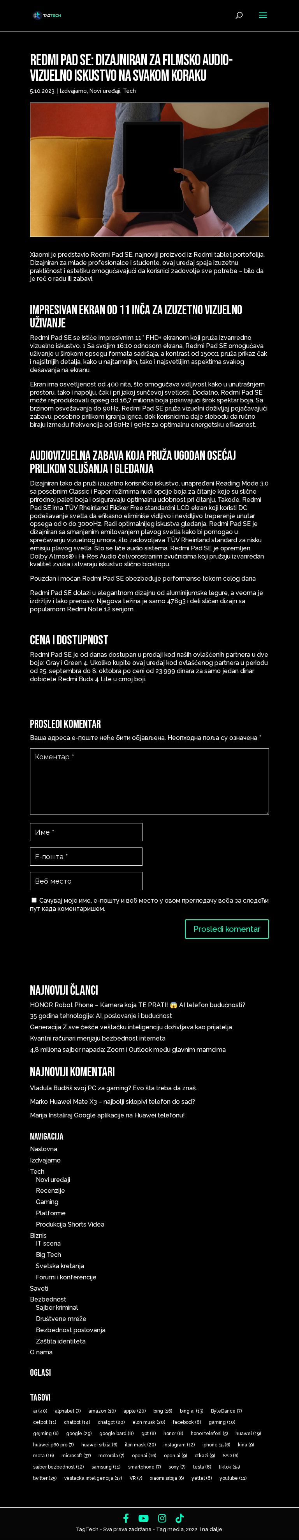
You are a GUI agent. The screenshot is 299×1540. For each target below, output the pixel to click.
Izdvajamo (73, 91)
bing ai (191, 1411)
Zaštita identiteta (61, 1341)
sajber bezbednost (58, 1467)
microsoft (76, 1455)
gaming (222, 1422)
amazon (102, 1411)
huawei (248, 1433)
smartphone (144, 1467)
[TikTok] (180, 1518)
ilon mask (140, 1445)
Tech (129, 91)
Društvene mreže (61, 1318)
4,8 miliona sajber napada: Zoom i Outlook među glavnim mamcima (128, 1049)
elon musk (148, 1422)
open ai (175, 1455)
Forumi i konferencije (66, 1277)
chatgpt (111, 1422)
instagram (179, 1445)
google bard (116, 1433)
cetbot (44, 1422)
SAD (230, 1455)
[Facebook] (126, 1518)
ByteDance (226, 1411)
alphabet (68, 1411)
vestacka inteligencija (93, 1478)
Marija (38, 1115)
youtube (233, 1478)
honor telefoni (209, 1433)
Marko (39, 1101)
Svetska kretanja (60, 1266)
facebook (187, 1422)
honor (173, 1433)
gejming (45, 1433)
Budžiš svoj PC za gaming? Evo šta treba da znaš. (125, 1088)
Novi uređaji (105, 91)
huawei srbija (99, 1445)
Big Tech (48, 1254)
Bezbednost (48, 1299)
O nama (41, 1352)
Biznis (38, 1235)
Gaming (47, 1202)
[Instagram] (162, 1518)
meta (43, 1455)
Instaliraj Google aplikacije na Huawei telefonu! (117, 1115)
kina (246, 1445)
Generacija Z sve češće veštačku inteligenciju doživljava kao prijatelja (132, 1027)
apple (134, 1411)
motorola (111, 1455)
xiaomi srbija (167, 1478)
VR (136, 1478)
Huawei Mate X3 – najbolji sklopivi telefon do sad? (122, 1101)
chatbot (77, 1422)
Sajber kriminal (57, 1307)
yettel (202, 1478)
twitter (44, 1478)
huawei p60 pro (53, 1445)
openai (144, 1455)
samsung (105, 1467)
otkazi (205, 1455)
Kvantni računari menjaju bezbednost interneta (97, 1038)
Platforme (51, 1213)
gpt (148, 1433)
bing (162, 1411)
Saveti (39, 1288)
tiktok (229, 1467)
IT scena (48, 1243)
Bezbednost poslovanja (71, 1330)
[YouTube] (143, 1518)
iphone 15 (216, 1445)
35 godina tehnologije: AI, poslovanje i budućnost (101, 1016)
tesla (202, 1467)
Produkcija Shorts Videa (70, 1224)
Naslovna (43, 1149)
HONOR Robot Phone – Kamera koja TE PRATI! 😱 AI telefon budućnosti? (137, 1005)
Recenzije (50, 1190)
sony (177, 1467)
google (78, 1433)
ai (40, 1411)
